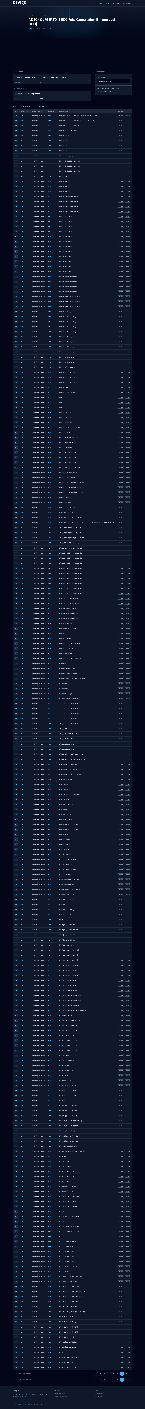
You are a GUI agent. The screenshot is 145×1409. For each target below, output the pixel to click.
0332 (49, 1327)
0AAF (49, 271)
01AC (49, 528)
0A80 (49, 216)
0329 (49, 1302)
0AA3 (49, 156)
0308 (49, 1191)
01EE (49, 719)
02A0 (49, 1156)
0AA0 (49, 317)
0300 (49, 1181)
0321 (49, 1246)
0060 (49, 694)
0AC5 (49, 327)
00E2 (49, 759)
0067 (49, 744)
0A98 (49, 286)
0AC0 (49, 196)
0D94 (49, 437)
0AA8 (49, 307)
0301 (49, 1171)
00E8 (49, 794)
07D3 (49, 588)
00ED (49, 774)
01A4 (49, 623)
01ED (49, 714)
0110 (49, 880)
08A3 (49, 407)
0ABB (49, 151)
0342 (49, 1362)
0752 (49, 126)
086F (49, 131)
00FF (49, 1055)
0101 (49, 864)
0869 (49, 392)
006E (49, 678)
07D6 (49, 593)
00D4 (49, 834)
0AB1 (49, 181)
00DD (49, 819)
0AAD (49, 261)
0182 (49, 1005)
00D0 (49, 814)
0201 (49, 1065)
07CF (49, 568)
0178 (49, 955)
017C (49, 950)
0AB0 (49, 176)
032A (49, 1282)
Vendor (121, 115)
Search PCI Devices (60, 1393)
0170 (49, 940)
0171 (49, 935)
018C (49, 1025)
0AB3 (49, 191)
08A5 (49, 417)
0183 (49, 995)
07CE (49, 563)
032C (49, 1312)
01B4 (49, 643)
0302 (49, 1176)
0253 (49, 1086)
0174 (49, 980)
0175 (49, 970)
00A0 (49, 849)
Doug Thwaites (38, 1404)
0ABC (49, 347)
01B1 (49, 598)
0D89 (49, 487)
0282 (49, 1126)
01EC (49, 709)
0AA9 (49, 166)
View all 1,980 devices (104, 91)
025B (49, 1106)
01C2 (49, 653)
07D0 (49, 573)
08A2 (49, 402)
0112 (49, 895)
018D (49, 1045)
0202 (49, 1070)
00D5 (49, 809)
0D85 (49, 477)
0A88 (49, 276)
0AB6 (49, 377)
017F (49, 920)
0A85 (49, 241)
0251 (49, 1091)
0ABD (49, 352)
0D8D (49, 493)
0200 (49, 1076)
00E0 (49, 769)
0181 (49, 1000)
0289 (49, 1136)
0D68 (49, 452)
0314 (49, 1206)
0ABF (49, 362)
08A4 (49, 412)
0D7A (49, 422)
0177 (49, 985)
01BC (49, 633)
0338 (49, 1342)
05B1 (49, 513)
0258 (49, 1116)
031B (49, 1231)
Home (100, 3)
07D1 (49, 578)
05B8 (49, 518)
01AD (49, 533)
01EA (49, 699)
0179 (49, 975)
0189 (49, 1010)
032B (49, 1277)
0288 (49, 1141)
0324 (49, 1297)
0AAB (49, 312)
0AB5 (49, 372)
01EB (49, 704)
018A (49, 1020)
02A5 (49, 503)
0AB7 (49, 382)
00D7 (49, 839)
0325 (49, 1307)
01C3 (49, 628)
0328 (49, 1292)
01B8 (49, 648)
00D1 (49, 804)
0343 (49, 1367)
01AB (49, 548)
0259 (49, 1111)
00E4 (49, 543)
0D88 (49, 482)
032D (49, 1287)
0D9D (49, 427)
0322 (49, 1256)
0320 (49, 1251)
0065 (49, 683)
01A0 (49, 538)
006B (49, 613)
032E (49, 1236)
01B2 (49, 638)
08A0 (49, 397)
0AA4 (49, 291)
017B (49, 960)
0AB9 (49, 141)
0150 (49, 900)
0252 (49, 1101)
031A (49, 1226)
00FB (49, 1337)
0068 (49, 749)
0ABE (49, 357)
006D (49, 729)
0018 (49, 1161)
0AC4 (49, 322)
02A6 (49, 508)
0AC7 (49, 337)
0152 (49, 910)
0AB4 (49, 367)
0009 (49, 854)
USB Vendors (127, 3)
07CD (49, 558)
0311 (49, 1196)
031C (49, 1216)
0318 (49, 1211)
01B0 (49, 618)
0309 (49, 1186)
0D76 (49, 472)
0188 (49, 1035)
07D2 (49, 583)
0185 (49, 990)
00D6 (49, 799)
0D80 (49, 447)
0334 (49, 1332)
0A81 (49, 221)
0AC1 (49, 201)
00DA (49, 789)
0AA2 (49, 387)
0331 (49, 1322)
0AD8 (49, 121)
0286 (49, 1151)
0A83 (49, 231)
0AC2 (49, 206)
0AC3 (49, 211)
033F (49, 1347)
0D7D (49, 432)
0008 (49, 859)
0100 (49, 869)
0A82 (49, 226)
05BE (49, 523)
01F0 (49, 1060)
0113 (49, 890)
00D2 (49, 779)
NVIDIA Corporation (39, 15)
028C (49, 1146)
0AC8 (49, 342)
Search (107, 3)
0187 (49, 1050)
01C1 (49, 603)
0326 (49, 1272)
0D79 (49, 498)
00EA (49, 754)
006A (49, 658)
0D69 (49, 457)
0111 (49, 885)
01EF (49, 724)
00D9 (49, 784)
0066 (49, 668)
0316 (49, 1221)
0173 (49, 930)
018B (49, 1030)
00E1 (49, 764)
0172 (49, 925)
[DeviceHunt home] (19, 3)
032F (49, 1261)
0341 (49, 1357)
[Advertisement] (72, 52)
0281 (49, 1121)
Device (128, 115)
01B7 (49, 608)
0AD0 (49, 116)
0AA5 (49, 297)
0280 (49, 1131)
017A (49, 945)
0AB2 (49, 186)
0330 (49, 1317)
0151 (49, 905)
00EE (49, 829)
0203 (49, 1081)
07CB (49, 553)
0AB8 (49, 136)
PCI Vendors (116, 3)
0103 (49, 874)
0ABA (49, 146)
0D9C (49, 467)
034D (49, 1352)
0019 (49, 1166)
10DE (22, 116)
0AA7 (49, 302)
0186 (49, 1040)
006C (49, 673)
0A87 (49, 251)
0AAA (49, 171)
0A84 (49, 236)
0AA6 (49, 161)
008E (49, 734)
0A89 (49, 281)
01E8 (49, 663)
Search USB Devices (60, 1397)
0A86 (49, 246)
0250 (49, 1096)
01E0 (49, 689)
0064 (49, 739)
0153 (49, 915)
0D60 (49, 442)
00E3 (49, 824)
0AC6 (49, 332)
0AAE (49, 266)
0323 (49, 1266)
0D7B (49, 462)
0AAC (49, 256)
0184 (49, 1015)
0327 (49, 1241)
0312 (49, 1201)
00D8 (49, 844)
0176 (49, 965)
